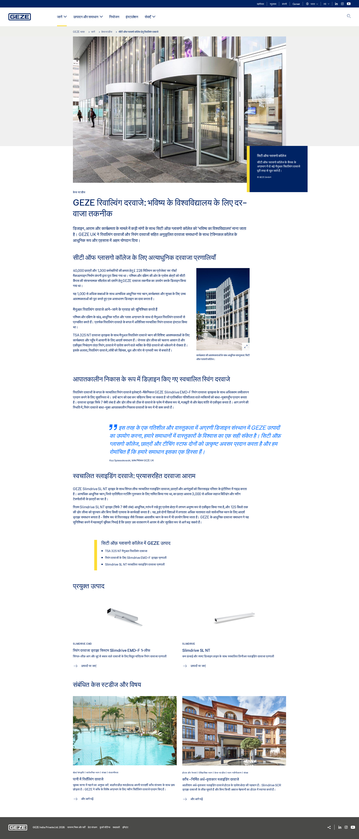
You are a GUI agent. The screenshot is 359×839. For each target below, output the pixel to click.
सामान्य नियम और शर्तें (76, 827)
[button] (312, 4)
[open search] (348, 16)
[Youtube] (349, 3)
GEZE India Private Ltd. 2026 (49, 827)
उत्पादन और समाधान (85, 17)
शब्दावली (116, 827)
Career (296, 3)
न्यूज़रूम (273, 3)
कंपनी (284, 3)
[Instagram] (342, 3)
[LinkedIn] (336, 3)
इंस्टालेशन (132, 17)
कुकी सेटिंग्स (105, 827)
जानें (59, 17)
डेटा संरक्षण (92, 827)
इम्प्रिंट (125, 827)
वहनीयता (260, 3)
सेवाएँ (148, 17)
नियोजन (114, 17)
